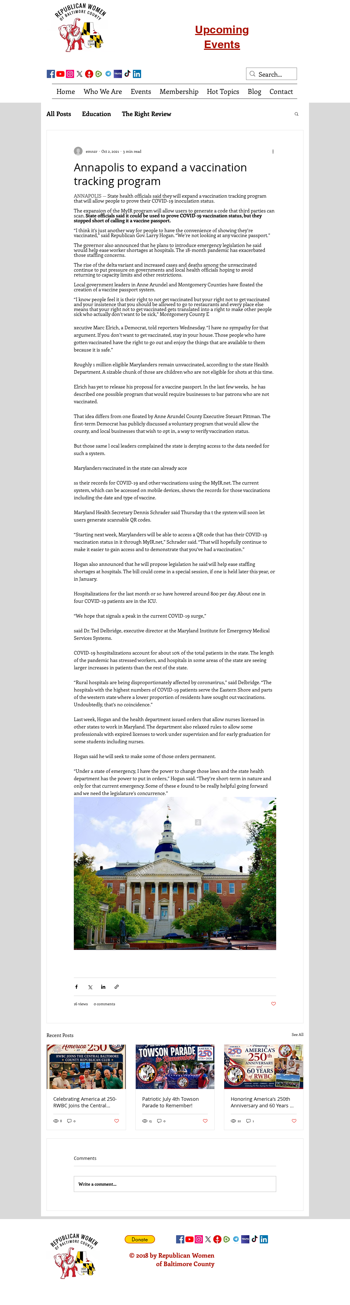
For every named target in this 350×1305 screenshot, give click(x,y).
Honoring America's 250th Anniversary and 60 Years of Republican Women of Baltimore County (262, 1102)
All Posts (58, 114)
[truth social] (118, 74)
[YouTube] (60, 74)
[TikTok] (127, 74)
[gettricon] (89, 74)
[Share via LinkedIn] (103, 986)
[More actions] (273, 151)
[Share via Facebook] (76, 986)
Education (96, 114)
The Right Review (146, 114)
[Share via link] (116, 986)
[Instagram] (70, 74)
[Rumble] (99, 74)
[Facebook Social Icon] (51, 74)
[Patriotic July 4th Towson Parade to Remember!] (175, 1067)
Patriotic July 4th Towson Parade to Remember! (170, 1102)
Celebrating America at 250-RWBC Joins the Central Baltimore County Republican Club (85, 1102)
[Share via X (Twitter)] (89, 986)
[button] (296, 113)
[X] (79, 74)
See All (298, 1034)
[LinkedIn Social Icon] (137, 74)
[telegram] (108, 74)
